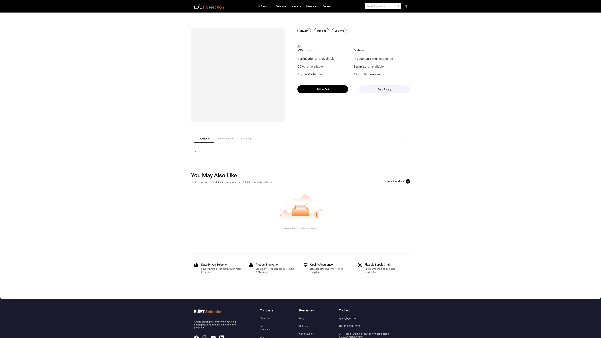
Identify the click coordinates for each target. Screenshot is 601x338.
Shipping (246, 138)
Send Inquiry (385, 89)
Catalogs (304, 326)
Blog (301, 318)
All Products (264, 6)
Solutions (281, 6)
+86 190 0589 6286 (349, 326)
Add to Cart (323, 89)
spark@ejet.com (348, 318)
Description (204, 138)
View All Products (394, 181)
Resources (312, 6)
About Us (296, 6)
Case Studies (306, 333)
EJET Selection (265, 327)
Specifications (226, 138)
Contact (327, 6)
